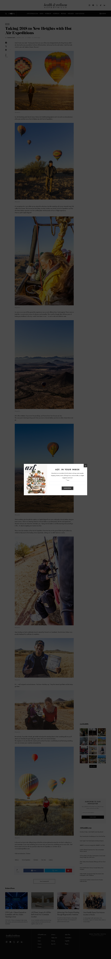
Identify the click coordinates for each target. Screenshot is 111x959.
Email (68, 480)
